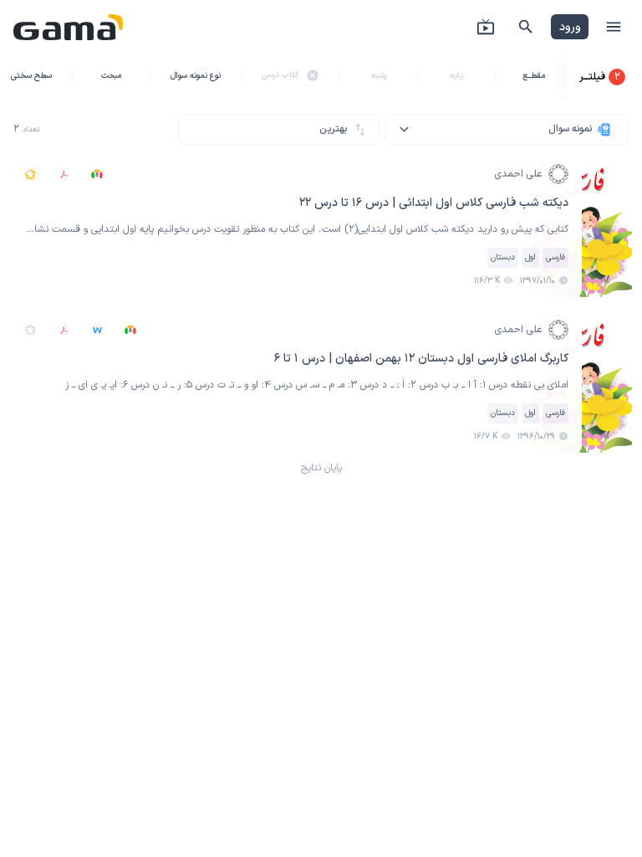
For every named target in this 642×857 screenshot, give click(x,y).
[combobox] (507, 129)
